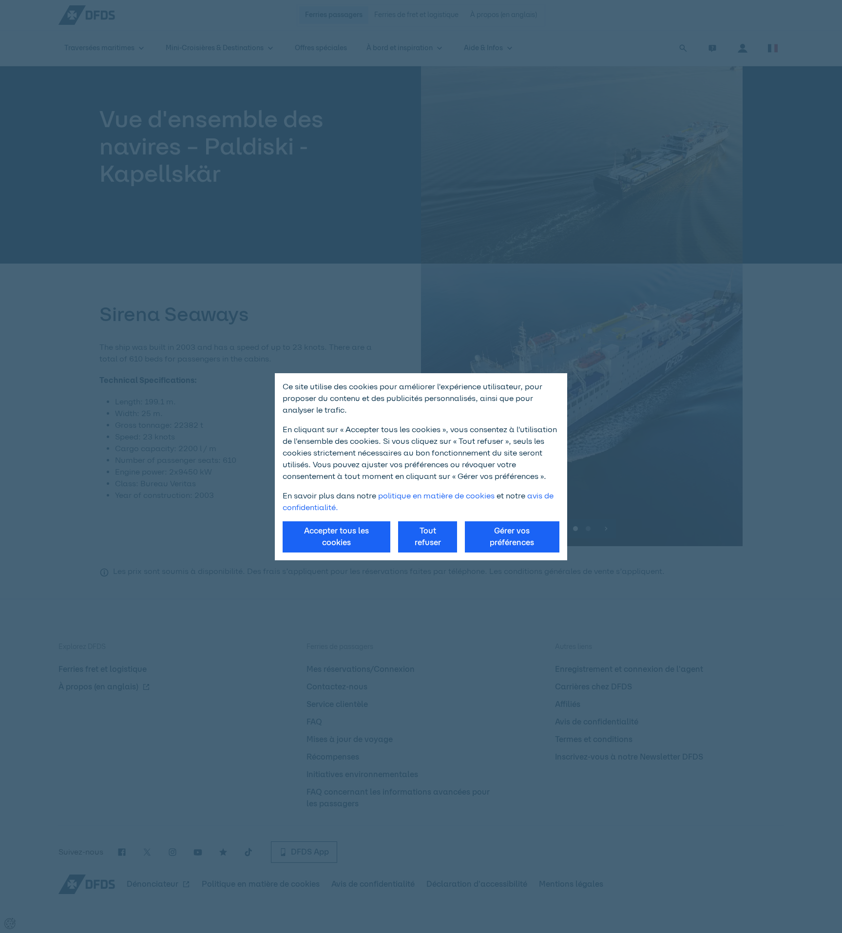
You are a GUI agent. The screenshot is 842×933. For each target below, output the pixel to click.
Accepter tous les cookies (336, 536)
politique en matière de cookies (436, 495)
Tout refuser (428, 536)
